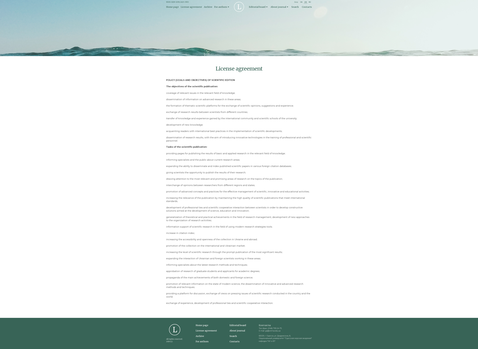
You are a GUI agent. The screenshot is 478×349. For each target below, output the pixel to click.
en (305, 2)
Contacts (307, 6)
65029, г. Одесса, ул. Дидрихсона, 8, (275, 336)
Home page (172, 6)
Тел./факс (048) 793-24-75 (270, 328)
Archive (208, 6)
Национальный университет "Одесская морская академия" (285, 338)
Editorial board (238, 325)
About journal (237, 330)
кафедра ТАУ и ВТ (267, 341)
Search (295, 6)
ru (310, 2)
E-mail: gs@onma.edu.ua (269, 331)
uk (301, 2)
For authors (202, 341)
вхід (296, 2)
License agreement (191, 6)
